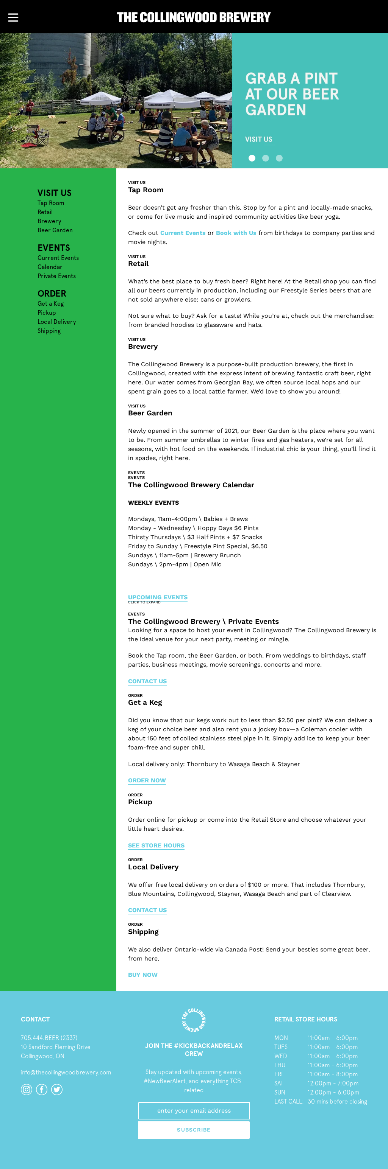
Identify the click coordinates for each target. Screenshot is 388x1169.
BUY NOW (143, 974)
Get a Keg (51, 303)
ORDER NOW (147, 780)
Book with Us (236, 232)
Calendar (50, 266)
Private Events (57, 276)
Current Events (58, 257)
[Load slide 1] (251, 157)
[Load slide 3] (278, 157)
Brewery (49, 221)
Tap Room (51, 203)
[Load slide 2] (264, 157)
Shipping (49, 330)
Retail (45, 212)
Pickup (47, 312)
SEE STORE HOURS (156, 845)
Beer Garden (55, 230)
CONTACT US (147, 681)
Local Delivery (57, 321)
